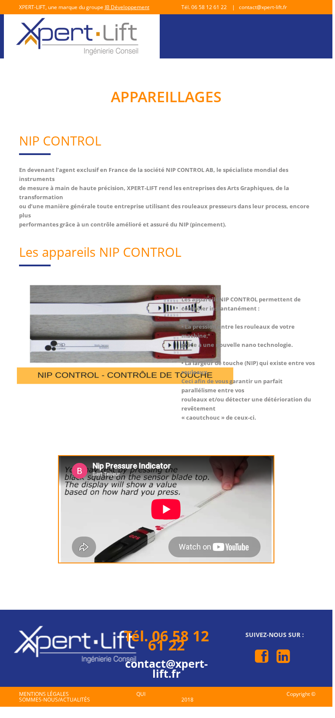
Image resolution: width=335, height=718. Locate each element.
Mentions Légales (44, 694)
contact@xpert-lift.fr (166, 668)
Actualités (75, 699)
